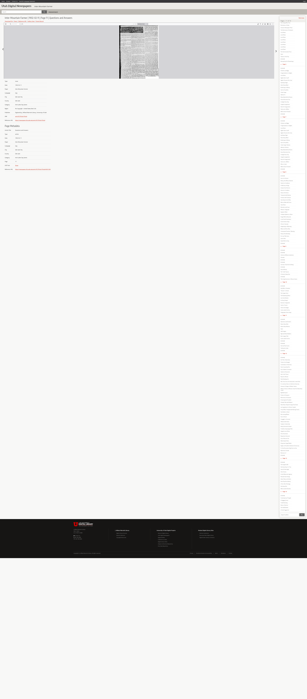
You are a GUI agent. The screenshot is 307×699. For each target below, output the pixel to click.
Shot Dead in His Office (286, 200)
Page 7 (284, 117)
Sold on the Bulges (285, 307)
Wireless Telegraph (285, 209)
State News (283, 204)
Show (16, 165)
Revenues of (283, 453)
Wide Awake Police (285, 441)
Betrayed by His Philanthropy (287, 61)
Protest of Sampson (285, 395)
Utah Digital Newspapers (164, 535)
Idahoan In (283, 94)
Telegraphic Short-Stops (286, 312)
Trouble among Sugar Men (287, 428)
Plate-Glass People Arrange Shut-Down (289, 404)
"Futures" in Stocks (285, 290)
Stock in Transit (284, 305)
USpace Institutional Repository (165, 544)
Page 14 (285, 491)
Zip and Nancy (284, 269)
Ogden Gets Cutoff (285, 78)
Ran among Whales (285, 414)
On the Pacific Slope (285, 221)
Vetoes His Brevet (285, 192)
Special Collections (120, 535)
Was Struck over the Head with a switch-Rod (290, 381)
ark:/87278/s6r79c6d (21, 116)
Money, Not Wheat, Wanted (287, 180)
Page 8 (284, 172)
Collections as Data (162, 539)
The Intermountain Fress (286, 51)
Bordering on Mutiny (285, 87)
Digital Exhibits (161, 537)
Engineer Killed (284, 212)
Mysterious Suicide (285, 450)
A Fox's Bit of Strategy (285, 484)
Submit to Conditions (285, 183)
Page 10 (285, 282)
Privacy (191, 553)
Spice (282, 54)
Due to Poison (284, 416)
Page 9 (284, 246)
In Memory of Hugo (285, 185)
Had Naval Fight (284, 82)
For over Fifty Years (285, 236)
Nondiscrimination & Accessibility (204, 553)
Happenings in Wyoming (286, 226)
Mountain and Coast (285, 207)
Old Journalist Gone (285, 421)
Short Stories (283, 472)
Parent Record (40, 21)
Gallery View (31, 21)
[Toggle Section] (281, 64)
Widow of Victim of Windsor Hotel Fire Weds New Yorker (291, 389)
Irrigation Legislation (285, 104)
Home (3, 1)
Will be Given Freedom (286, 111)
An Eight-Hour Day (285, 102)
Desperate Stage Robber (286, 443)
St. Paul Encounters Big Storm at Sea (289, 448)
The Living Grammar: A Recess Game (289, 279)
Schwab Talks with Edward (286, 402)
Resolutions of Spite (285, 25)
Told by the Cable (284, 348)
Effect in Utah (284, 164)
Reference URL (22, 21)
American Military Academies (287, 255)
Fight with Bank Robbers (286, 333)
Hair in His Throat (284, 374)
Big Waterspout (284, 392)
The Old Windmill (284, 507)
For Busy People (284, 300)
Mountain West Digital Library (206, 535)
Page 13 (285, 458)
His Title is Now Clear (285, 360)
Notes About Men (284, 324)
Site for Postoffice (284, 90)
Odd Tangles (283, 331)
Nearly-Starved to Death (286, 426)
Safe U (216, 553)
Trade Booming (284, 502)
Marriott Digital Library (163, 533)
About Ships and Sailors (286, 479)
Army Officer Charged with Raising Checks (290, 409)
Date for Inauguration (285, 106)
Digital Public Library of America (206, 537)
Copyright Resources (121, 537)
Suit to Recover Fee (285, 438)
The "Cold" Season (285, 272)
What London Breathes (286, 488)
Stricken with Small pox (286, 197)
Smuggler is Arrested (285, 419)
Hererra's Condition (285, 190)
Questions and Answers (286, 321)
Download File (9, 21)
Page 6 (284, 64)
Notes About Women (285, 326)
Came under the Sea (285, 310)
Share (15, 21)
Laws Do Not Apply (285, 469)
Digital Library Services (121, 533)
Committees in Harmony (286, 364)
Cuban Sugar (283, 92)
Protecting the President (286, 400)
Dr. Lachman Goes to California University (290, 384)
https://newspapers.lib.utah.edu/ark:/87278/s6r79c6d (30, 120)
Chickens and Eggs (285, 70)
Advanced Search (53, 12)
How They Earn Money (286, 481)
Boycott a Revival (284, 376)
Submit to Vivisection (285, 372)
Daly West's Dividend (285, 288)
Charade (282, 257)
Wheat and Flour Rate (285, 229)
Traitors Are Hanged (285, 362)
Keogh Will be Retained (286, 217)
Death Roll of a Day (285, 241)
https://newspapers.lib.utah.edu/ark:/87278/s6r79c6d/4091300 (33, 169)
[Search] (44, 11)
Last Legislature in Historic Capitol (288, 407)
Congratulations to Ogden (286, 73)
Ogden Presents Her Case (286, 80)
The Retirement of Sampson (287, 30)
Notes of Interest (284, 505)
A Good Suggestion (285, 510)
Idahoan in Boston (285, 147)
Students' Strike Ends (285, 424)
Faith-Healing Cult (285, 379)
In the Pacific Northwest (286, 219)
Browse (8, 1)
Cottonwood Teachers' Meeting (288, 231)
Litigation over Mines (285, 431)
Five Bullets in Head (285, 412)
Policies (230, 553)
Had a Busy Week (284, 85)
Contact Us (15, 1)
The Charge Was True (285, 22)
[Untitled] (283, 59)
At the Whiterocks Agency (286, 474)
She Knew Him (284, 486)
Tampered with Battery (286, 195)
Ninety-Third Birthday (285, 233)
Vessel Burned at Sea (285, 99)
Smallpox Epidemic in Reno (287, 214)
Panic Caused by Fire (285, 367)
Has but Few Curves (285, 345)
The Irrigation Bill (284, 464)
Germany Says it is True (286, 467)
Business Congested (285, 302)
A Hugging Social (284, 500)
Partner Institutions (204, 533)
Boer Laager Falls (284, 336)
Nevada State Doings (285, 476)
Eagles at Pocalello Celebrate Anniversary (290, 445)
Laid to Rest (283, 238)
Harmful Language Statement (27, 1)
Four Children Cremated (286, 369)
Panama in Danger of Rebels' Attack (289, 386)
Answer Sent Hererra (285, 188)
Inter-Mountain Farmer (43, 6)
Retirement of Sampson (286, 397)
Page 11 (285, 315)
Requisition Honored (285, 436)
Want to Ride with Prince (286, 202)
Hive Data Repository (163, 546)
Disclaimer (223, 553)
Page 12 (285, 353)
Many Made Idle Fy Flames (286, 97)
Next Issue (301, 18)
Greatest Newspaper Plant (286, 27)
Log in (304, 1)
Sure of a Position (284, 178)
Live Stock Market (284, 298)
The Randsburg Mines (285, 295)
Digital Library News (162, 541)
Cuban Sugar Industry (285, 145)
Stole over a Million (285, 109)
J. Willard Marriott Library (79, 529)
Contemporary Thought (286, 498)
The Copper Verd (284, 293)
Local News (283, 32)
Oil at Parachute (284, 433)
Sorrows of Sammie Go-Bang (287, 264)
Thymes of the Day (285, 56)
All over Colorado (284, 224)
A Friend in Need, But (285, 274)
